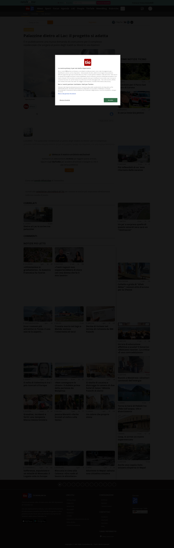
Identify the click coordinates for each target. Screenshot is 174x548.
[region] (87, 80)
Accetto (110, 100)
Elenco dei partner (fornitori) (67, 93)
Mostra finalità (65, 100)
